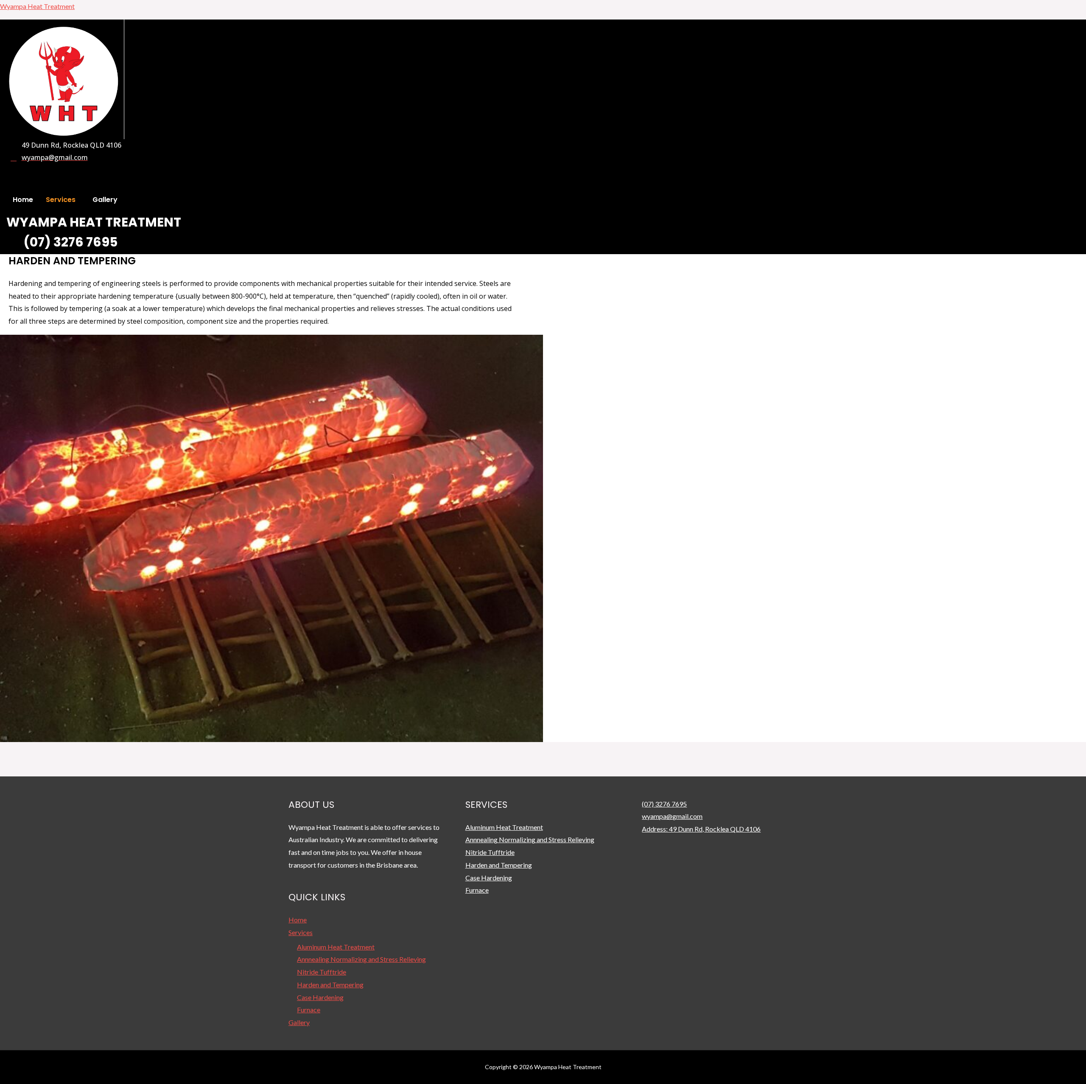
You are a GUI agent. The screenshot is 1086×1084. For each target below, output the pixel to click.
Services (61, 199)
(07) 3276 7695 (664, 804)
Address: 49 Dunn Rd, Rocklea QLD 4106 (701, 829)
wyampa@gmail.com (672, 816)
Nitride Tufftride (321, 972)
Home (23, 199)
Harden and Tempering (330, 984)
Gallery (105, 199)
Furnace (308, 1010)
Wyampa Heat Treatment (37, 6)
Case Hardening (320, 997)
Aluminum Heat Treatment (336, 947)
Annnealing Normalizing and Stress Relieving (361, 959)
